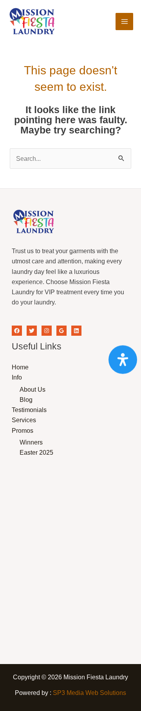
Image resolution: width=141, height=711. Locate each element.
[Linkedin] (76, 331)
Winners (31, 442)
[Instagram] (47, 331)
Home (20, 367)
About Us (32, 389)
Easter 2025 (36, 452)
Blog (26, 399)
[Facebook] (17, 331)
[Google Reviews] (61, 331)
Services (24, 419)
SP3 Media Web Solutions (89, 692)
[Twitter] (32, 331)
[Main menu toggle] (124, 22)
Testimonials (29, 409)
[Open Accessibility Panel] (122, 359)
